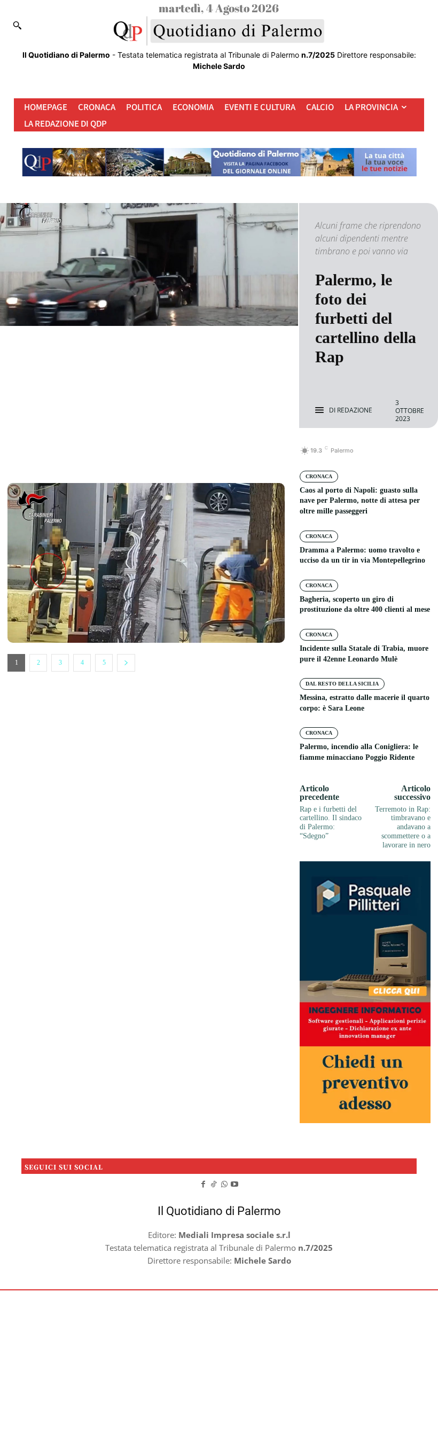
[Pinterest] (158, 456)
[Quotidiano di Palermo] (219, 30)
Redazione (354, 410)
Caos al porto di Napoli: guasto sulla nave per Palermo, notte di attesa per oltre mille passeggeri (360, 500)
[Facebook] (109, 456)
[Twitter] (133, 456)
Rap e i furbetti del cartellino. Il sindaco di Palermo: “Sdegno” (331, 822)
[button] (17, 25)
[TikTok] (213, 1183)
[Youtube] (235, 1183)
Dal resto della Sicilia (342, 684)
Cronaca (319, 476)
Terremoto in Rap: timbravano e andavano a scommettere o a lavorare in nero (403, 827)
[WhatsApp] (182, 456)
